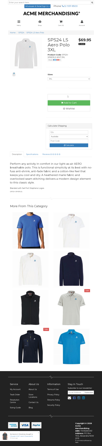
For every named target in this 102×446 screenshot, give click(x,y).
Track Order (15, 394)
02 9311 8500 (71, 6)
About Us (33, 389)
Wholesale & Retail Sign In (37, 6)
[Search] (92, 2)
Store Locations (33, 395)
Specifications (32, 154)
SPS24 (21, 33)
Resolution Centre (14, 401)
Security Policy (53, 405)
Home (13, 33)
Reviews (46, 154)
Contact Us (33, 402)
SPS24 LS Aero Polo (35, 33)
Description (17, 154)
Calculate (69, 145)
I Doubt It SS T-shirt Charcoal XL (21, 436)
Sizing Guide (15, 407)
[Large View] (14, 74)
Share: (50, 60)
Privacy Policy (53, 394)
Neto (76, 442)
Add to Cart (70, 102)
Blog (31, 407)
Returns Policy (53, 400)
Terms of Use (53, 389)
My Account (15, 389)
